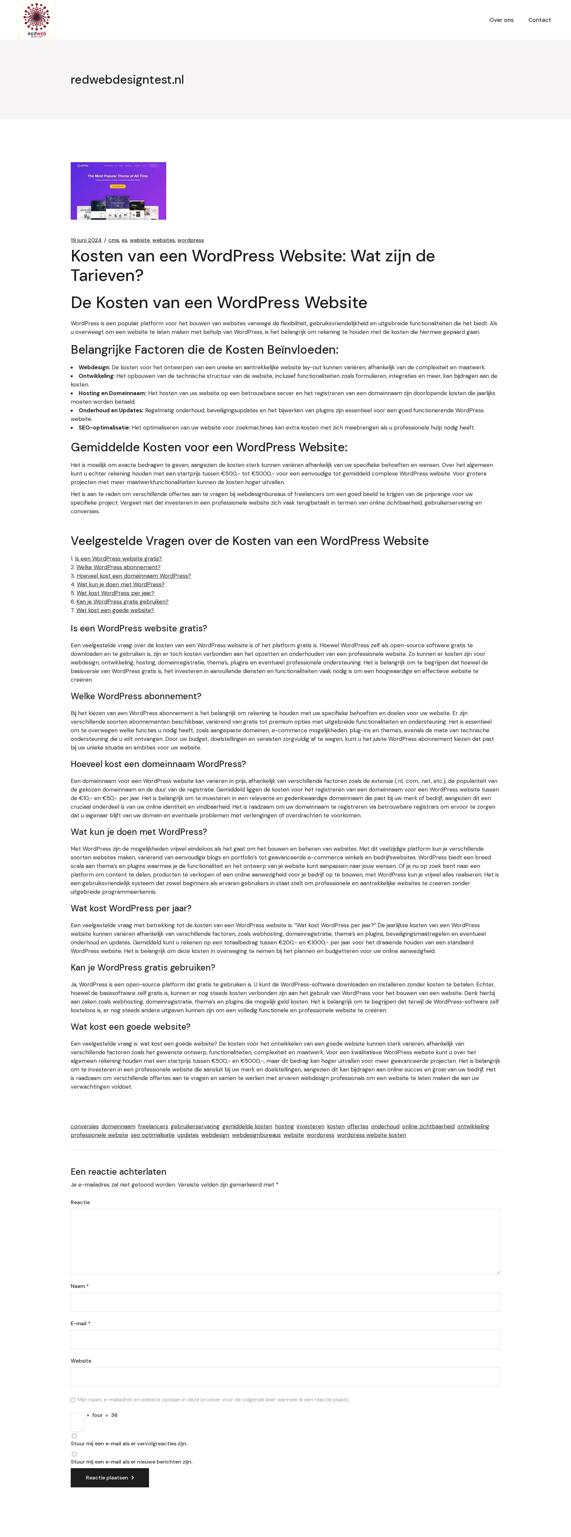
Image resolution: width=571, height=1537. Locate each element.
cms (113, 240)
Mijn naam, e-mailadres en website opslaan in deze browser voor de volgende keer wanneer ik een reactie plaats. (213, 1400)
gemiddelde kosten (247, 1126)
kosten (336, 1126)
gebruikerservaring (195, 1126)
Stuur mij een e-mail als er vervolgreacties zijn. (129, 1443)
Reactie (80, 1202)
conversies (85, 1126)
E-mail (81, 1323)
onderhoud (385, 1126)
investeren (310, 1126)
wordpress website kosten (371, 1135)
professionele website (99, 1135)
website (140, 240)
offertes (357, 1126)
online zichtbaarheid (428, 1126)
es (124, 240)
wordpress (190, 240)
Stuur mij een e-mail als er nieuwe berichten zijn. (131, 1462)
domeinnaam (118, 1126)
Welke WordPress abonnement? (118, 567)
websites (163, 240)
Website (81, 1361)
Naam (80, 1286)
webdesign (215, 1135)
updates (188, 1135)
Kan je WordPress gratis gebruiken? (122, 601)
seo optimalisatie (153, 1135)
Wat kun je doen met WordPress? (121, 584)
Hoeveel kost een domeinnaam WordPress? (134, 575)
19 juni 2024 (86, 240)
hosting (284, 1126)
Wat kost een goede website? (115, 610)
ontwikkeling (473, 1126)
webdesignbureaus (256, 1135)
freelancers (153, 1126)
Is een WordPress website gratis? (118, 558)
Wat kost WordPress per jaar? (115, 593)
